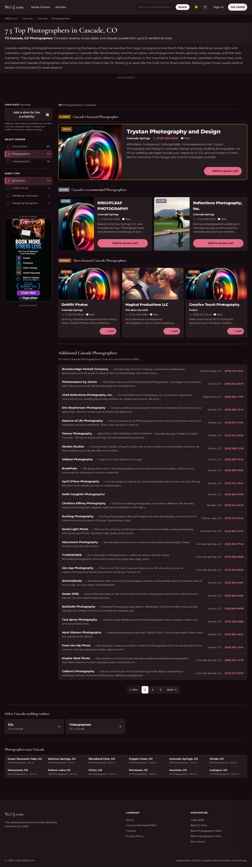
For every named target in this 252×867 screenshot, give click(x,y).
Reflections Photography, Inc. (217, 206)
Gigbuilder (198, 819)
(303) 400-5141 (202, 314)
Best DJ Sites (199, 825)
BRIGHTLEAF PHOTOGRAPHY (112, 206)
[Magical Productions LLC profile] (152, 283)
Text (185, 138)
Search (182, 7)
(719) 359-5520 (167, 138)
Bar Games (198, 841)
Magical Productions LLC (146, 305)
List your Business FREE (141, 825)
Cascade (42, 18)
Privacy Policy (135, 836)
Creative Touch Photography (214, 305)
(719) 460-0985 (138, 314)
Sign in (219, 7)
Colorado (27, 18)
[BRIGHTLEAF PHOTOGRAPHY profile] (76, 224)
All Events (18, 180)
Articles (60, 7)
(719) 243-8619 (74, 314)
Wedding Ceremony (25, 195)
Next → (172, 689)
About (130, 819)
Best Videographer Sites (206, 836)
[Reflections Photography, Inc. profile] (172, 224)
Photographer (21, 153)
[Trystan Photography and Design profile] (90, 152)
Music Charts (40, 7)
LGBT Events (20, 187)
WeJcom (14, 7)
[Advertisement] (126, 88)
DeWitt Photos (75, 305)
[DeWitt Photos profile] (89, 283)
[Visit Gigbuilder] (28, 260)
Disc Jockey (19, 146)
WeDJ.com (11, 18)
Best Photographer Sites (206, 830)
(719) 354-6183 (110, 219)
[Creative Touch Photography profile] (216, 283)
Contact (131, 830)
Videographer (21, 161)
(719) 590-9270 (206, 219)
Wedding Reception (25, 202)
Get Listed (238, 6)
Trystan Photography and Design (173, 131)
